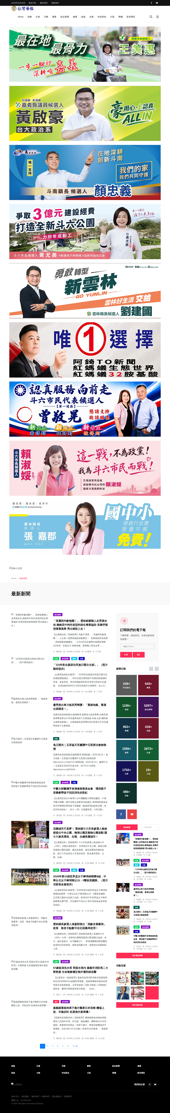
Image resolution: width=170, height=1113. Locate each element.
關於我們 (44, 3)
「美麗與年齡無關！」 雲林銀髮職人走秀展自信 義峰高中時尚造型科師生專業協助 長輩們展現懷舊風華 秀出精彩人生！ (80, 624)
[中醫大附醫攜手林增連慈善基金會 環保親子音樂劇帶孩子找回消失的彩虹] (30, 784)
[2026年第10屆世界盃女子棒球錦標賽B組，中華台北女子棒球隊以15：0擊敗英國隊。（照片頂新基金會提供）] (30, 877)
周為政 (59, 692)
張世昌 (59, 815)
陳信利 (59, 651)
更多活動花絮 (137, 1005)
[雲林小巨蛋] (85, 568)
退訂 (138, 655)
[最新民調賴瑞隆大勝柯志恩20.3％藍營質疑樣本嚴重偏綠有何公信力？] (122, 993)
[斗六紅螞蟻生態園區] (85, 349)
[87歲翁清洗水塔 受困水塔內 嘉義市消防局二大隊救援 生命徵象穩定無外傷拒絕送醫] (30, 965)
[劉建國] (85, 290)
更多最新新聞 (137, 955)
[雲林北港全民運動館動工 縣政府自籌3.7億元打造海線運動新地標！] (137, 993)
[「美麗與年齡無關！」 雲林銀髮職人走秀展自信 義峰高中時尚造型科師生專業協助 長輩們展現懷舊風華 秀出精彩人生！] (30, 620)
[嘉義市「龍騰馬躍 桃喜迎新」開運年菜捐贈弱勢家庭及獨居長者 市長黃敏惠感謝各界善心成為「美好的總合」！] (122, 978)
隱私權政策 (56, 1096)
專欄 (120, 17)
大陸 (112, 17)
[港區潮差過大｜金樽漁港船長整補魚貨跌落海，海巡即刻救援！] (137, 978)
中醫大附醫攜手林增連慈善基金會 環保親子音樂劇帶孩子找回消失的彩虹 (145, 939)
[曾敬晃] (85, 409)
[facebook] (151, 3)
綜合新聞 (64, 17)
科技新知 (102, 17)
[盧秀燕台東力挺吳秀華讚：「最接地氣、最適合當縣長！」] (30, 700)
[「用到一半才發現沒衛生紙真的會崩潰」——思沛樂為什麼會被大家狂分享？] (152, 993)
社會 (38, 17)
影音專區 (131, 17)
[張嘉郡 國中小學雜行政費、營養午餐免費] (85, 527)
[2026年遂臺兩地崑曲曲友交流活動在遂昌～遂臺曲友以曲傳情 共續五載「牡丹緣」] (152, 978)
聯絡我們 (55, 3)
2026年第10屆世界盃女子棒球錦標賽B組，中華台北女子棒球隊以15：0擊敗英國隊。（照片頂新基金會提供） (80, 880)
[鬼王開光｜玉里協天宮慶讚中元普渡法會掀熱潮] (30, 740)
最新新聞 (126, 827)
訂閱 (126, 655)
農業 (54, 17)
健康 (75, 17)
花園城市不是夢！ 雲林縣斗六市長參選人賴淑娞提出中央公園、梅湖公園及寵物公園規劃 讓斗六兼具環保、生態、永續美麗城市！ (80, 832)
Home (21, 17)
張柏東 (59, 732)
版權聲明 (68, 1096)
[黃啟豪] (85, 113)
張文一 (59, 995)
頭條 (29, 17)
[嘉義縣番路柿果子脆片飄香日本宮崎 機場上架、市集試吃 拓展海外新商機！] (30, 1003)
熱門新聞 (148, 827)
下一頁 (75, 1046)
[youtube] (157, 3)
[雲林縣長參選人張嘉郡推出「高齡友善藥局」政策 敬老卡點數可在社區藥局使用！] (30, 921)
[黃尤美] (85, 231)
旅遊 (83, 17)
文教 (91, 17)
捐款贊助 (25, 1096)
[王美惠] (85, 54)
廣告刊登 (32, 3)
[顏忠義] (85, 172)
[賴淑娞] (85, 468)
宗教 (46, 17)
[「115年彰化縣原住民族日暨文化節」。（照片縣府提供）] (30, 660)
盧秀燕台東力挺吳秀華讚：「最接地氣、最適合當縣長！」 (144, 892)
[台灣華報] (22, 8)
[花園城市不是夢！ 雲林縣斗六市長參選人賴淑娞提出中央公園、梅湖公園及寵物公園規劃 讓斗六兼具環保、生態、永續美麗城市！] (30, 834)
